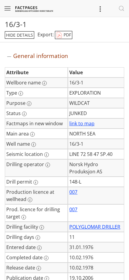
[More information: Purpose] (29, 103)
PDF (66, 35)
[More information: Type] (20, 93)
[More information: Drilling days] (37, 237)
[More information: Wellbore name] (44, 83)
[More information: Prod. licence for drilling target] (23, 217)
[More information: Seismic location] (46, 154)
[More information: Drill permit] (35, 182)
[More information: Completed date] (46, 258)
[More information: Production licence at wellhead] (30, 199)
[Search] (121, 8)
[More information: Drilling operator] (47, 165)
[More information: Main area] (32, 134)
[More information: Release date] (38, 268)
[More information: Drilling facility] (41, 227)
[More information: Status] (24, 113)
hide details (19, 35)
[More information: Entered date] (39, 247)
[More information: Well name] (33, 144)
